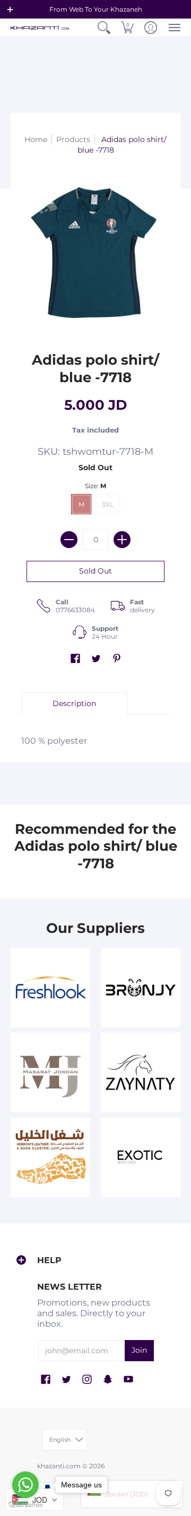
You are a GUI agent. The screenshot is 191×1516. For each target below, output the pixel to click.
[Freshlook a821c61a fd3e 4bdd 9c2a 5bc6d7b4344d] (50, 987)
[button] (10, 9)
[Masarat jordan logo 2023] (50, 1072)
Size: (95, 486)
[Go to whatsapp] (25, 1484)
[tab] (74, 703)
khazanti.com (59, 1466)
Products (73, 139)
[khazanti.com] (40, 28)
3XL (108, 504)
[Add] (122, 539)
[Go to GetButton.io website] (25, 1505)
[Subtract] (68, 539)
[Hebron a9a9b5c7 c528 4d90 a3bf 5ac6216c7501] (50, 1157)
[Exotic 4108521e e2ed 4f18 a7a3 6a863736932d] (140, 1157)
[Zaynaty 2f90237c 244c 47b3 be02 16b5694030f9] (140, 1072)
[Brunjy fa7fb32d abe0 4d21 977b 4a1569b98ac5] (140, 987)
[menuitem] (104, 28)
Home (35, 139)
